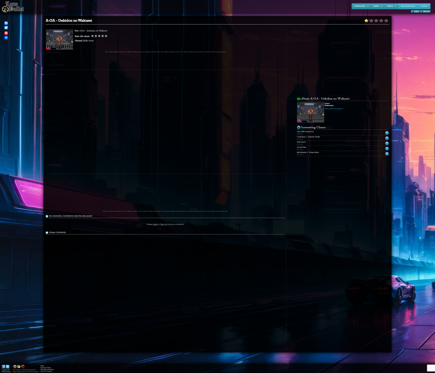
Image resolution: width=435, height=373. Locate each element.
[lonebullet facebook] (3, 368)
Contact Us (5, 370)
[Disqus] (165, 263)
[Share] (6, 37)
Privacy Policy (46, 367)
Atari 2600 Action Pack (305, 132)
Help (42, 366)
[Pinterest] (6, 33)
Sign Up (163, 224)
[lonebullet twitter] (7, 368)
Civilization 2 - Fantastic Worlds (308, 137)
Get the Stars (301, 147)
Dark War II (301, 142)
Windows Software (47, 369)
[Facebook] (6, 23)
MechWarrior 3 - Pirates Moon (308, 152)
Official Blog (6, 371)
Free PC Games (46, 371)
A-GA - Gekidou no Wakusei (93, 30)
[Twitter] (6, 27)
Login (155, 224)
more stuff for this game (333, 109)
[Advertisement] (165, 61)
